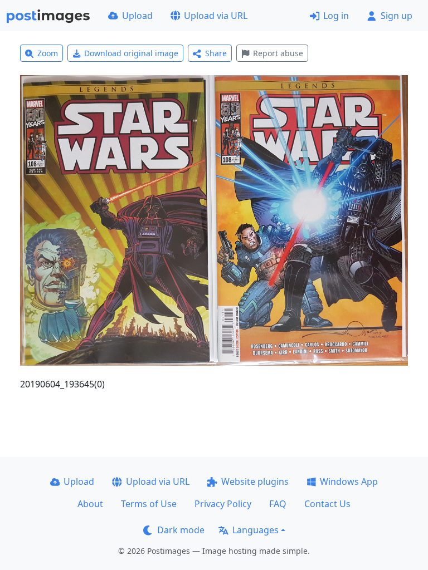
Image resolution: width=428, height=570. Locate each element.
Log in (336, 15)
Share (216, 53)
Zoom (47, 53)
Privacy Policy (222, 504)
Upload (137, 15)
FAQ (277, 504)
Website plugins (255, 481)
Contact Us (327, 504)
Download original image (131, 53)
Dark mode (181, 530)
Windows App (349, 481)
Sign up (396, 15)
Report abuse (278, 53)
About (90, 504)
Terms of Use (149, 504)
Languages (255, 530)
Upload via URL (215, 15)
